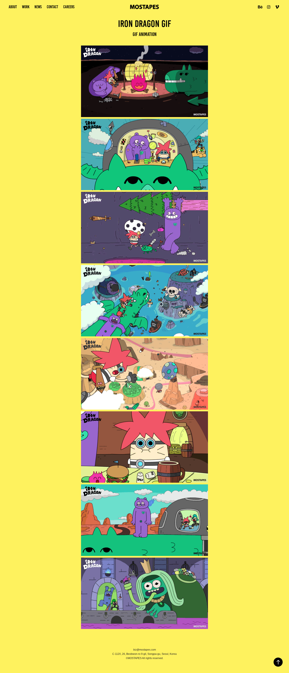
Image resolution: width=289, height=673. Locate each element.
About (13, 7)
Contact (52, 7)
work (25, 7)
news (38, 7)
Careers (68, 7)
